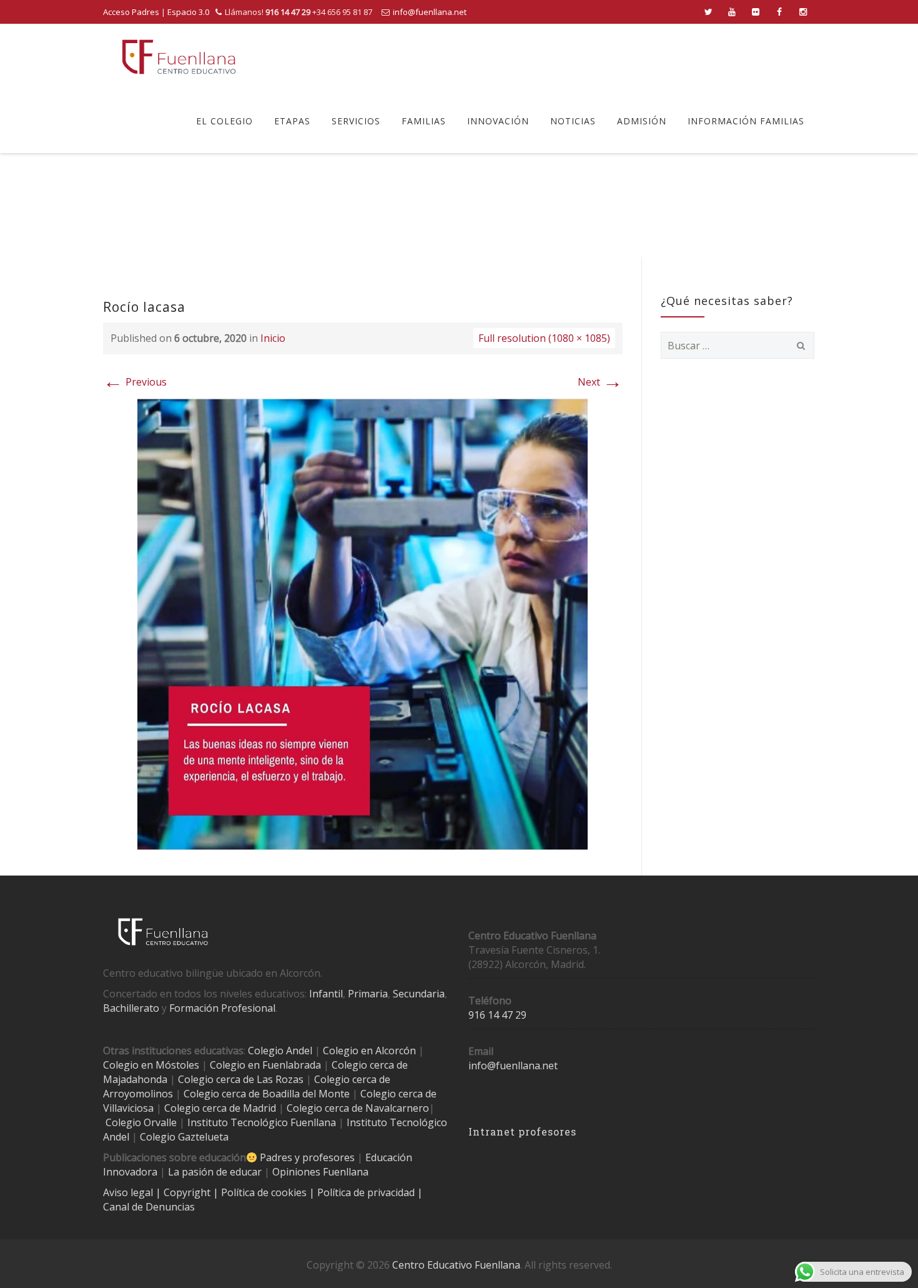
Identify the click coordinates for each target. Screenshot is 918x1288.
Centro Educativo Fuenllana (456, 1265)
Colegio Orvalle (141, 1122)
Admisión (641, 121)
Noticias (573, 121)
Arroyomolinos (138, 1094)
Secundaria (419, 994)
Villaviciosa (128, 1108)
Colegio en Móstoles (151, 1065)
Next (600, 382)
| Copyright (184, 1192)
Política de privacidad (367, 1192)
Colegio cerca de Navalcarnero (358, 1108)
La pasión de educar (215, 1172)
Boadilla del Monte (306, 1094)
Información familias (746, 121)
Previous (135, 382)
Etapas (292, 121)
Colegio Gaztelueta (184, 1137)
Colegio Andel (280, 1050)
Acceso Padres (131, 11)
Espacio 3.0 (188, 11)
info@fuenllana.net (429, 11)
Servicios (356, 121)
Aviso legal (129, 1192)
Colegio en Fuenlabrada (265, 1065)
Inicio (272, 338)
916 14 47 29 (497, 1015)
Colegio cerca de (352, 1079)
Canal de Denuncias (149, 1207)
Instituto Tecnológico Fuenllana (261, 1122)
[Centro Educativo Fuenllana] (179, 56)
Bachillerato (131, 1008)
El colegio (224, 121)
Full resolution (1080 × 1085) (544, 338)
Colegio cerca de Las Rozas (241, 1079)
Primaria (368, 994)
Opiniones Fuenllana (320, 1172)
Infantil (326, 994)
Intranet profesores (522, 1131)
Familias (424, 121)
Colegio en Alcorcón (369, 1050)
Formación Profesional (222, 1008)
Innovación (498, 121)
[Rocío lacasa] (362, 623)
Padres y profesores (307, 1157)
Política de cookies (265, 1192)
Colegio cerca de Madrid (220, 1108)
